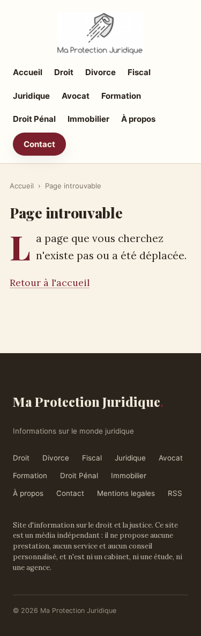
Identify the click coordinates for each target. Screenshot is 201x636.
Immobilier (88, 119)
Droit (63, 72)
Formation (121, 96)
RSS (175, 493)
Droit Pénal (34, 119)
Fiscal (139, 72)
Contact (39, 144)
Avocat (76, 96)
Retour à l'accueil (50, 282)
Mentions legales (126, 493)
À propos (138, 119)
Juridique (31, 96)
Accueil (27, 72)
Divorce (100, 72)
